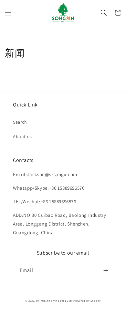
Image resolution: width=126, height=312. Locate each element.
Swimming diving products (54, 300)
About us (22, 136)
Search (20, 122)
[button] (8, 12)
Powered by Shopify (87, 300)
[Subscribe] (106, 270)
